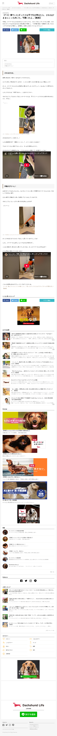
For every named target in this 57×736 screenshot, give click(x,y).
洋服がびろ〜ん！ (9, 66)
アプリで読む (47, 30)
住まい (7, 646)
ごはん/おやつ (36, 638)
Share (7, 30)
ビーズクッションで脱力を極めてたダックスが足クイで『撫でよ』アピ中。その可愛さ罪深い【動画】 (31, 623)
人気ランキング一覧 (50, 630)
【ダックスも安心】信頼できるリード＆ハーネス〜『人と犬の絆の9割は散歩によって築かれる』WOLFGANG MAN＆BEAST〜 (31, 590)
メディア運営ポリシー (34, 726)
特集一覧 (52, 571)
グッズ (34, 642)
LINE (24, 30)
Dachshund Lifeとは (34, 724)
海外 (34, 650)
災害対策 (8, 653)
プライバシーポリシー (34, 727)
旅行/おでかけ (9, 650)
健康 (34, 646)
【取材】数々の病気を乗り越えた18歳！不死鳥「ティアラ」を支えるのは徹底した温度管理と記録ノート (31, 616)
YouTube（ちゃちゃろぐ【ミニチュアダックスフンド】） (16, 234)
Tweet (15, 30)
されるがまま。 (9, 64)
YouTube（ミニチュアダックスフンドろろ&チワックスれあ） (17, 134)
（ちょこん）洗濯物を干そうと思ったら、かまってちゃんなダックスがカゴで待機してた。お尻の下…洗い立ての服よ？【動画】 (31, 607)
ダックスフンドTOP (6, 7)
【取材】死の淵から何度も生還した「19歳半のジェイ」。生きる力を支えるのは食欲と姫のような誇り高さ (31, 599)
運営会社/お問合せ (33, 729)
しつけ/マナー (9, 642)
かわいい (19, 7)
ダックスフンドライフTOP (8, 729)
